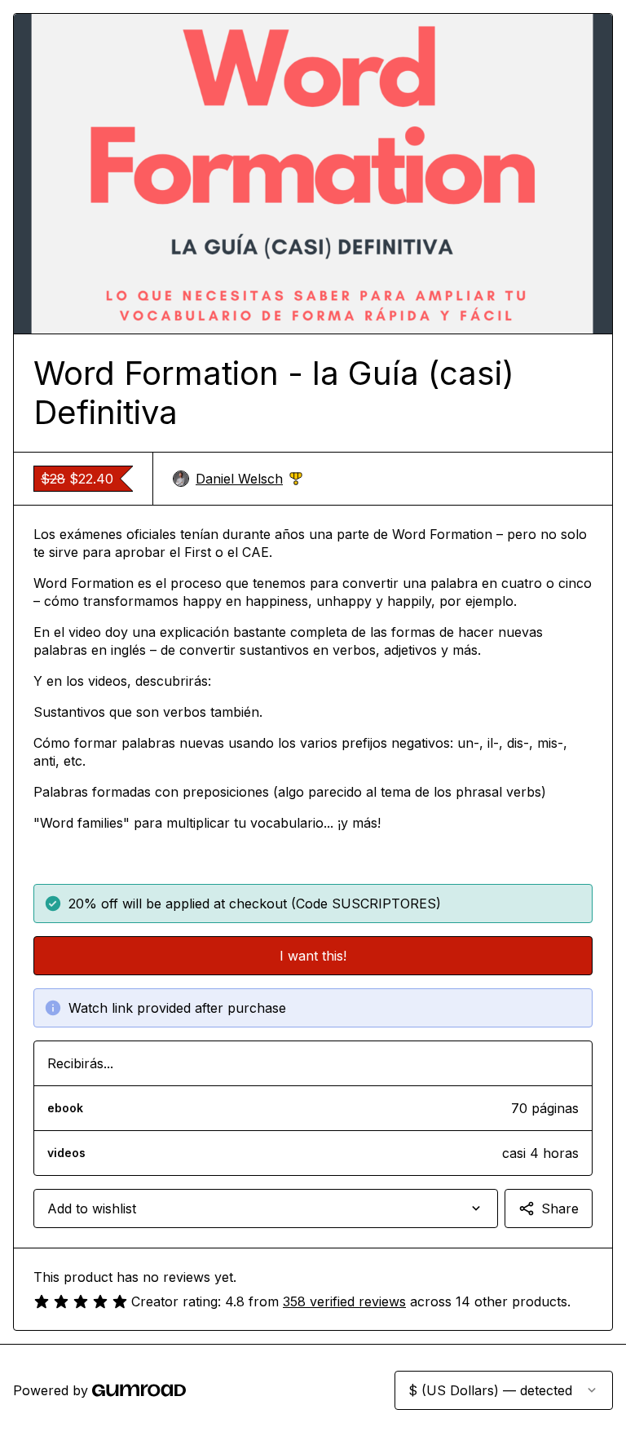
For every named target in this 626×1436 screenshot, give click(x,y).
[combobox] (265, 1208)
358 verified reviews (344, 1301)
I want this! (313, 956)
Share (560, 1208)
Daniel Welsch (249, 479)
